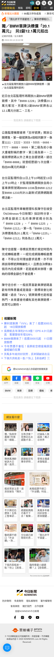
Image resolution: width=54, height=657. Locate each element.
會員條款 (15, 606)
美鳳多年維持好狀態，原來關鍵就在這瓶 (43, 513)
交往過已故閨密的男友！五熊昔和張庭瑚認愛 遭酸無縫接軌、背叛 (27, 536)
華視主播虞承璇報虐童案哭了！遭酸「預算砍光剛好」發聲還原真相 (43, 460)
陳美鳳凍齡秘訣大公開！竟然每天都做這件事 (10, 461)
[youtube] (37, 617)
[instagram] (23, 617)
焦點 (20, 8)
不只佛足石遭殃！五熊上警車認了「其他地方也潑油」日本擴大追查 (10, 513)
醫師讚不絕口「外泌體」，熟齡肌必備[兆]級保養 (10, 538)
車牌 (19, 390)
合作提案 (39, 606)
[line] (30, 617)
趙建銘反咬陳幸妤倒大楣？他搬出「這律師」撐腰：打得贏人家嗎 (27, 460)
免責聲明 (18, 601)
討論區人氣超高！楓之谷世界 (43, 437)
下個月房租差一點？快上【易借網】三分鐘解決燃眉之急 (14, 566)
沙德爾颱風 (8, 8)
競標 (30, 390)
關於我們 (27, 606)
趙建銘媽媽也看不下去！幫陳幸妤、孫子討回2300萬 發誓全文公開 (27, 513)
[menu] (51, 8)
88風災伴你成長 (32, 13)
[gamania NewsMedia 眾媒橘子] (27, 630)
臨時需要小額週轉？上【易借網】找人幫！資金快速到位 (39, 566)
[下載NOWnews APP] (38, 3)
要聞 (36, 8)
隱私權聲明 (32, 601)
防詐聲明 (6, 601)
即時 (28, 8)
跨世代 (50, 13)
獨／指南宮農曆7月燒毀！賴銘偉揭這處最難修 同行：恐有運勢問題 (10, 437)
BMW (7, 390)
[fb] (15, 617)
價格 (41, 390)
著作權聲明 (46, 601)
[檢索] (44, 3)
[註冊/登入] (50, 3)
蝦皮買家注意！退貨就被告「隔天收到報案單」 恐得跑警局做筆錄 (14, 490)
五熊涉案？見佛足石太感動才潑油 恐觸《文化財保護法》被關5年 (27, 437)
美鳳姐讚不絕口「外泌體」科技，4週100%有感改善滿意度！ (39, 490)
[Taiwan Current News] (32, 3)
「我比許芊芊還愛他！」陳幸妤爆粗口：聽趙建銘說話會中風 (43, 536)
